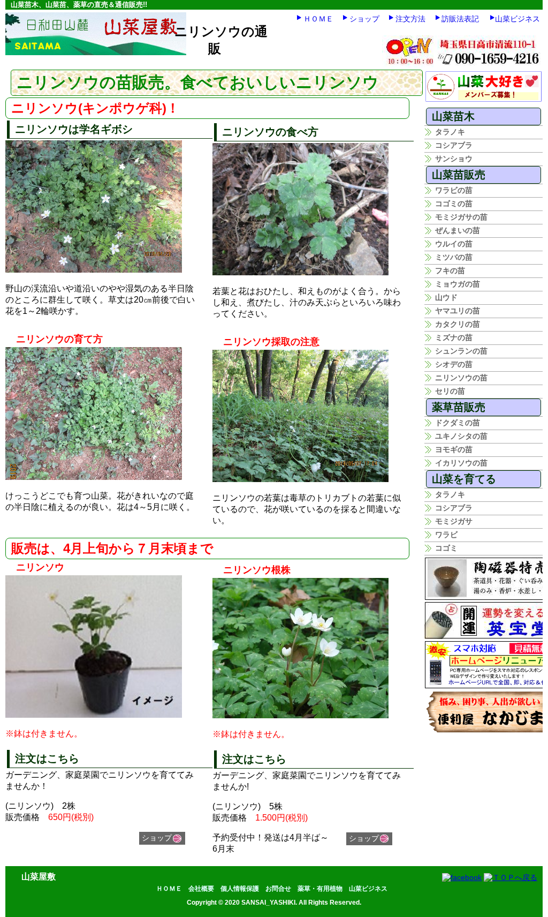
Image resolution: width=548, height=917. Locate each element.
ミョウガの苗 (457, 284)
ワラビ (446, 534)
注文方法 (410, 18)
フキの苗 (450, 270)
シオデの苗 (454, 364)
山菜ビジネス (517, 18)
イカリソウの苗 (461, 462)
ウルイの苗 (454, 243)
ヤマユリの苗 (457, 310)
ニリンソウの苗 (461, 377)
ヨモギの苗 (454, 449)
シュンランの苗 (461, 351)
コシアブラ (454, 145)
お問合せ (278, 888)
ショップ (364, 18)
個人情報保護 (239, 888)
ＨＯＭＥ (318, 18)
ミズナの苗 (454, 337)
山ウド (446, 297)
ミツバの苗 (454, 257)
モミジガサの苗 (461, 217)
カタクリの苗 (457, 324)
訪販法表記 (460, 18)
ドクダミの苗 (457, 422)
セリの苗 (450, 391)
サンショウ (454, 158)
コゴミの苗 (454, 203)
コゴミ (446, 548)
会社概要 (201, 888)
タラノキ (450, 131)
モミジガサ (454, 521)
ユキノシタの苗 (461, 436)
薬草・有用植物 (320, 888)
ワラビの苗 (454, 190)
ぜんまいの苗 (457, 230)
